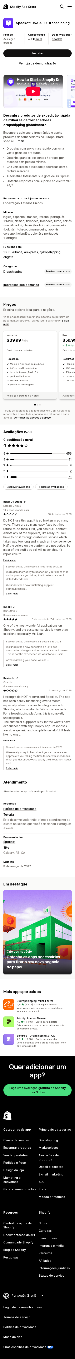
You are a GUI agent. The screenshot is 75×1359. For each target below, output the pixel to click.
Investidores (48, 1238)
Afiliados (45, 1260)
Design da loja (13, 1170)
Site (6, 847)
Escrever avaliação (18, 486)
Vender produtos (15, 1155)
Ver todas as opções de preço (32, 417)
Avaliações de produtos (49, 1157)
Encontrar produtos (17, 1147)
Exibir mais (9, 560)
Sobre (43, 1223)
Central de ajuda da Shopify (17, 1225)
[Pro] (37, 405)
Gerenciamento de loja (19, 1189)
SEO (42, 1182)
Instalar (37, 53)
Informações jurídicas (54, 1268)
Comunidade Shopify (18, 1242)
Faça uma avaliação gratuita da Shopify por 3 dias (37, 1090)
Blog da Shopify (14, 1249)
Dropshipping (12, 271)
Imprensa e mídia (51, 1245)
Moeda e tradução (52, 1197)
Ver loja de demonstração (37, 63)
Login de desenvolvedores (22, 1307)
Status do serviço (51, 1275)
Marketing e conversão (12, 1180)
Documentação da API (19, 1235)
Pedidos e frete (14, 1162)
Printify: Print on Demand (32, 1018)
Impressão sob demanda (21, 285)
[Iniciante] (35, 405)
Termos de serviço (16, 1317)
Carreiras (45, 1230)
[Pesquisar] (62, 7)
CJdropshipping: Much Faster (35, 1000)
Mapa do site (12, 1337)
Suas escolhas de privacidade (24, 1347)
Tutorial (9, 814)
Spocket (57, 39)
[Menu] (70, 7)
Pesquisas (10, 1257)
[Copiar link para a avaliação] (24, 502)
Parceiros (45, 1253)
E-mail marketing (51, 1174)
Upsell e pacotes (51, 1166)
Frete (42, 1189)
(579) (38, 39)
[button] (37, 1006)
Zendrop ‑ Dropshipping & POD (36, 1035)
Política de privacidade (19, 808)
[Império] (40, 405)
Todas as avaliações (51, 486)
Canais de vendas (16, 1140)
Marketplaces (49, 1147)
